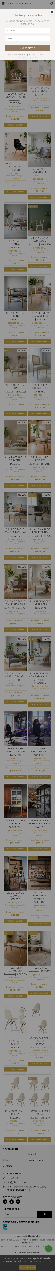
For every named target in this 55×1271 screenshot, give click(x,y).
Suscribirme (27, 47)
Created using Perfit (27, 57)
